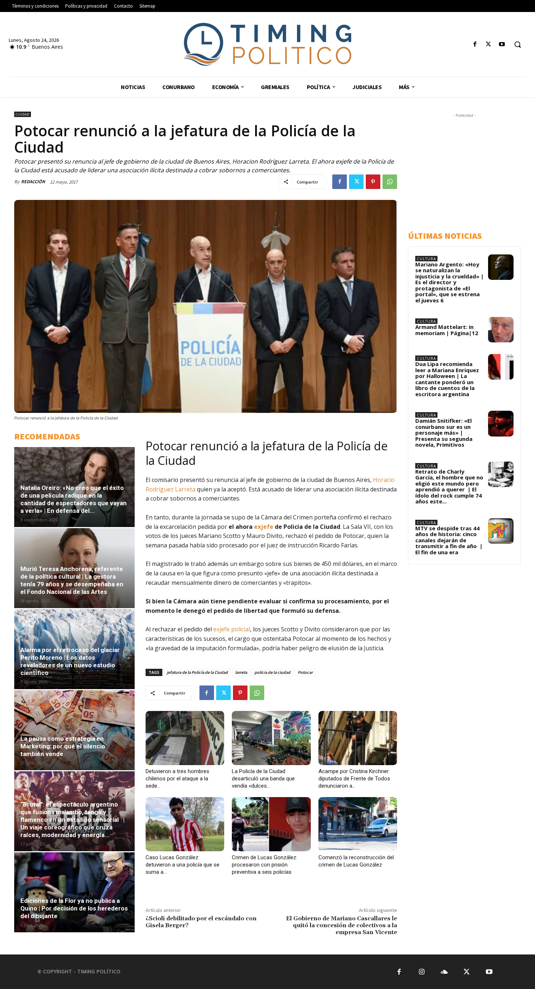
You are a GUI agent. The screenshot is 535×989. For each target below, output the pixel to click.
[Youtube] (502, 44)
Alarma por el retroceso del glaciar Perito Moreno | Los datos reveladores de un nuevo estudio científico (70, 661)
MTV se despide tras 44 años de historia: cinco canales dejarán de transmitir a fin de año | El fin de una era (449, 540)
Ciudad (22, 114)
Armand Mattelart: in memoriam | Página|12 (446, 330)
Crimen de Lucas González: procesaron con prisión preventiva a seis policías (264, 864)
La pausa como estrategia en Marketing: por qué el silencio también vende (62, 746)
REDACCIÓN (33, 181)
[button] (517, 44)
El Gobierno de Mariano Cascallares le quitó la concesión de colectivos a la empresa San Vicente (341, 925)
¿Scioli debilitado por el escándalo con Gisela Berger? (201, 922)
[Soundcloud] (444, 971)
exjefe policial (231, 629)
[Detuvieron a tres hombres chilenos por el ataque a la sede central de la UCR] (185, 738)
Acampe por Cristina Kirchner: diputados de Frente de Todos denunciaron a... (354, 778)
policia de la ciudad (272, 672)
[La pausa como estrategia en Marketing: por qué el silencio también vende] (74, 730)
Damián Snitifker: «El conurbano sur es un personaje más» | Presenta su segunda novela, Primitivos (443, 432)
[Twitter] (489, 44)
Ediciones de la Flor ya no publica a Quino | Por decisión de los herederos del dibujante (74, 908)
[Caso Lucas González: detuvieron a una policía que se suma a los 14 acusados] (185, 824)
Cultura (426, 258)
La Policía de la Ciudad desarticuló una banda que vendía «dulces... (263, 778)
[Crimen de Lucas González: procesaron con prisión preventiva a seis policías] (271, 824)
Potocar (305, 672)
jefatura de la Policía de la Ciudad (197, 672)
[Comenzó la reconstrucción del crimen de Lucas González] (357, 824)
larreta (241, 672)
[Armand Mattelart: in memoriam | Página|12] (501, 329)
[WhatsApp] (390, 181)
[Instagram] (421, 971)
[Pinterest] (373, 181)
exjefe (264, 527)
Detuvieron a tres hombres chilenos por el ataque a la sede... (177, 778)
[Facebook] (475, 44)
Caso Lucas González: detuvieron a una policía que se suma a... (182, 864)
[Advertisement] (471, 170)
